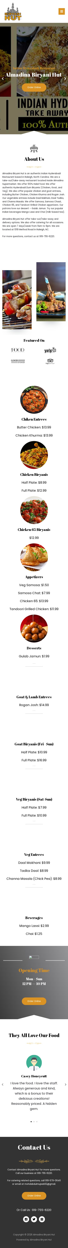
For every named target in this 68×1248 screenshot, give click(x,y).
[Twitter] (34, 1219)
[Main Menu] (62, 11)
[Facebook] (26, 1219)
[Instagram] (42, 1219)
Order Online (34, 87)
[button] (32, 132)
